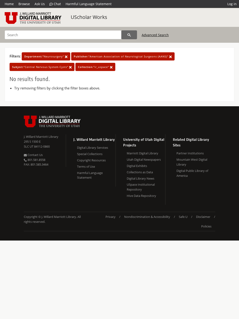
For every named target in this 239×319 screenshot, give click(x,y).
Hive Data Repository (141, 196)
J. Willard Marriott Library (41, 137)
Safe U (183, 217)
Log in (232, 4)
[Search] (129, 34)
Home (9, 4)
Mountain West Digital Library (191, 162)
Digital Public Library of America (192, 173)
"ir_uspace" (94, 67)
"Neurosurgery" (44, 56)
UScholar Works (89, 17)
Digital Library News (140, 178)
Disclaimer (203, 217)
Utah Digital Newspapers (144, 159)
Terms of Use (86, 166)
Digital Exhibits (137, 166)
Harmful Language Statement (89, 4)
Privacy (110, 217)
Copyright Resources (91, 160)
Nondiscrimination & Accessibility (147, 217)
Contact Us (35, 155)
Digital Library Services (92, 147)
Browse (24, 4)
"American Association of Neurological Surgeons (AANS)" (121, 56)
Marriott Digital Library (142, 153)
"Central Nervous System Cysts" (40, 67)
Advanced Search (155, 35)
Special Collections (89, 154)
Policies (206, 226)
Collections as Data (140, 172)
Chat (57, 4)
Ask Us (40, 4)
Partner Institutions (190, 153)
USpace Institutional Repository (141, 186)
